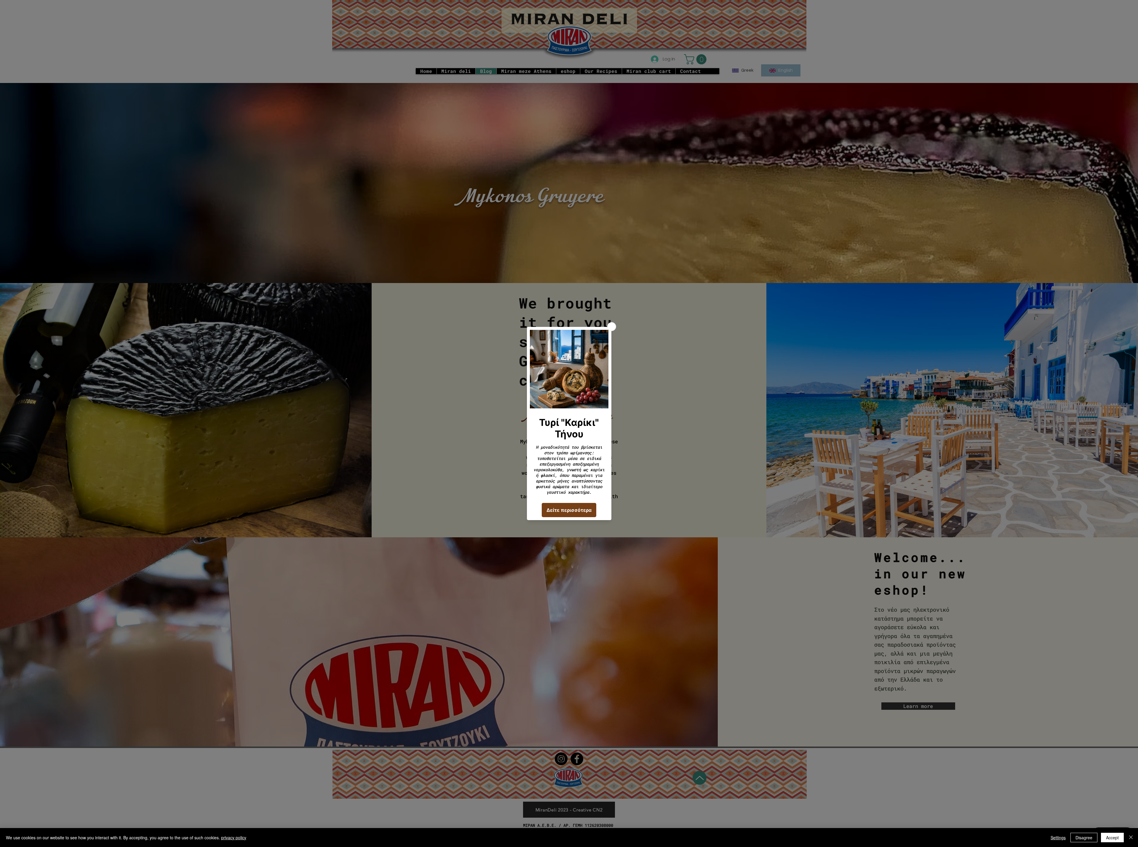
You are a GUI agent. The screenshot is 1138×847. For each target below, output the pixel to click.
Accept (1112, 837)
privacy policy (233, 837)
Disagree (1083, 837)
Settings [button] (1058, 837)
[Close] (1130, 837)
